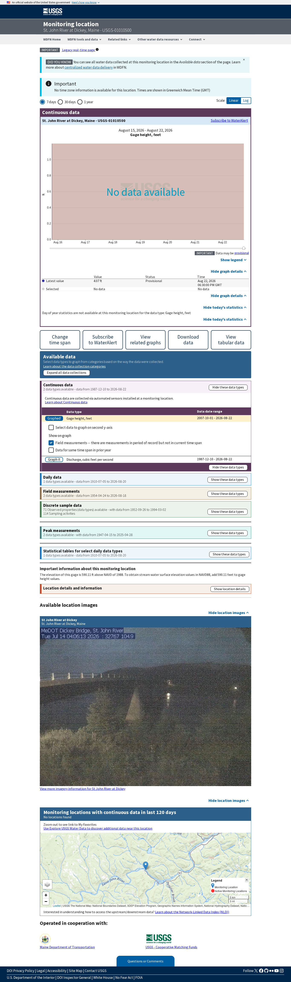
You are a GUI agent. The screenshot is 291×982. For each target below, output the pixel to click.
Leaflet (57, 905)
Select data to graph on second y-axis (83, 427)
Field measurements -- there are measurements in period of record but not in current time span (128, 442)
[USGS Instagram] (281, 972)
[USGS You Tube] (276, 972)
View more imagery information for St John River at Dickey (82, 788)
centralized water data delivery (89, 67)
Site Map (75, 970)
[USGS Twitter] (256, 972)
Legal (41, 970)
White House (103, 977)
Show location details (230, 589)
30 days (70, 102)
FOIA (139, 977)
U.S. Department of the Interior (31, 977)
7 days (51, 102)
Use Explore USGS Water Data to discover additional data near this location (97, 828)
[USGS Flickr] (271, 972)
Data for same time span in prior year (83, 450)
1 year (88, 102)
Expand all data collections (66, 372)
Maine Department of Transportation (67, 947)
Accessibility (56, 970)
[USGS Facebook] (261, 972)
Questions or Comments (145, 961)
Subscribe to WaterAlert (229, 121)
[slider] (243, 247)
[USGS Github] (266, 972)
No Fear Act (124, 977)
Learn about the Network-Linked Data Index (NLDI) (192, 912)
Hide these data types (228, 387)
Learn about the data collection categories (74, 366)
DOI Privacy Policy (20, 970)
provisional (242, 253)
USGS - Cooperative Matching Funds (171, 947)
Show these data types (227, 479)
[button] (145, 865)
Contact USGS (96, 970)
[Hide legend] (246, 880)
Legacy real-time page (78, 50)
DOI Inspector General (74, 977)
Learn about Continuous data (66, 402)
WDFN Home (52, 39)
